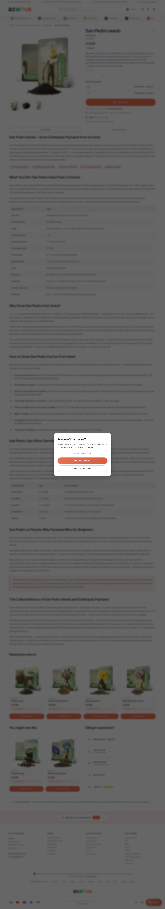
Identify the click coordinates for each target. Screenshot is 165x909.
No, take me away (82, 468)
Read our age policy (82, 453)
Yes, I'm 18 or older (82, 460)
